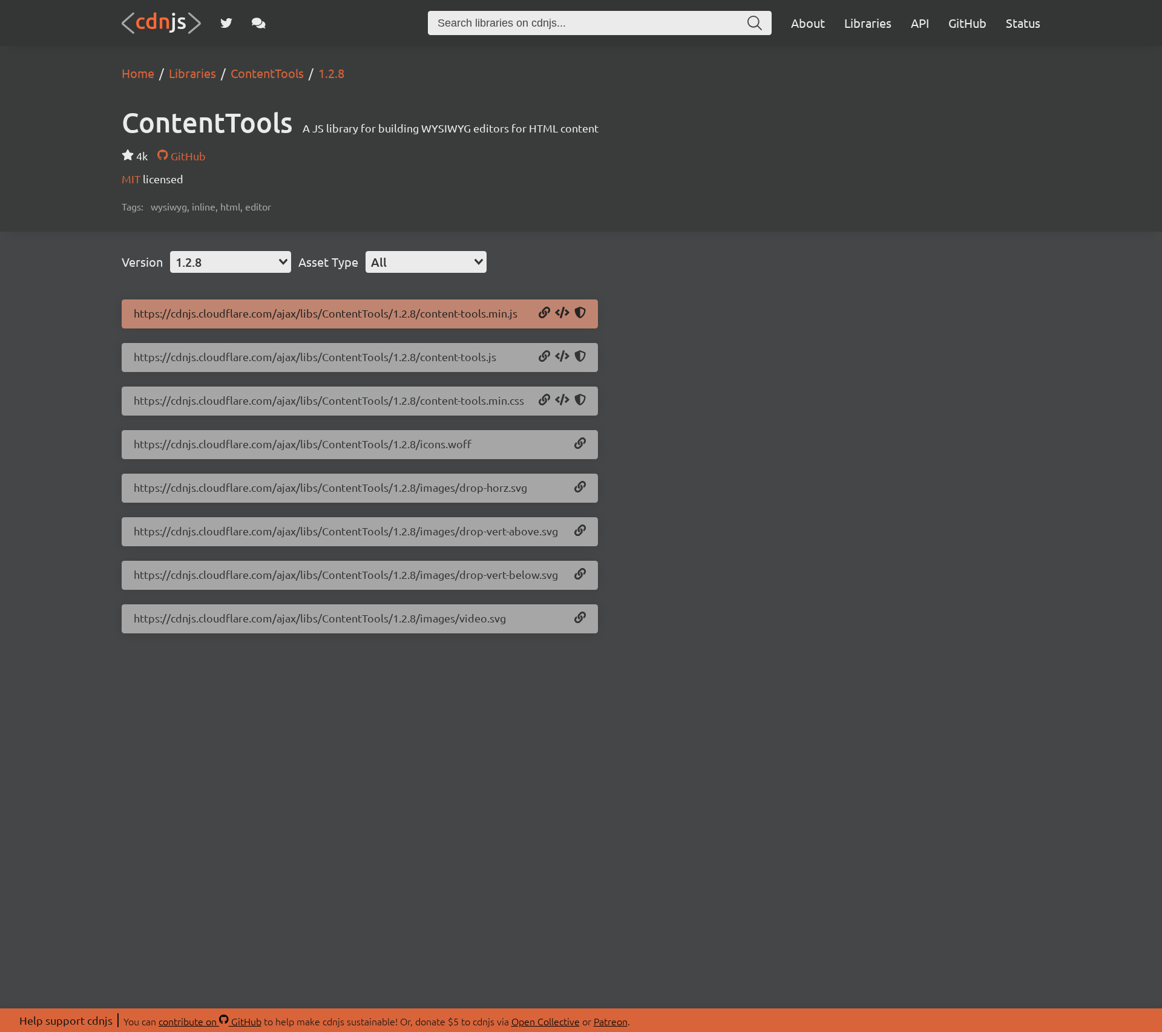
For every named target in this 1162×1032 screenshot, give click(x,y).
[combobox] (230, 262)
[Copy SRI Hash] (580, 313)
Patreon (611, 1021)
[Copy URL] (544, 313)
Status (1023, 22)
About (808, 22)
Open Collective (545, 1021)
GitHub (967, 22)
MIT (132, 178)
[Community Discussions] (259, 23)
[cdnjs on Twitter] (226, 23)
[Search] (754, 23)
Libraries (867, 22)
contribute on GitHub (210, 1021)
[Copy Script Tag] (562, 313)
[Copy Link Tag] (562, 400)
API (920, 22)
